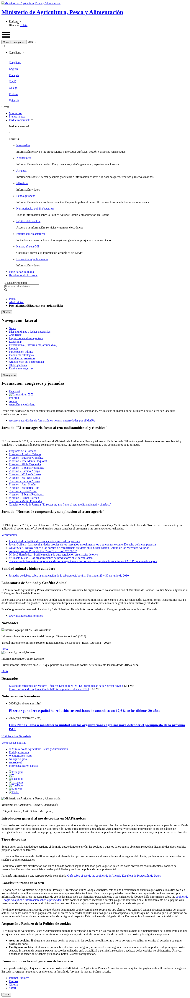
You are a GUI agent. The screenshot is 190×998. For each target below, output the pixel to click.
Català (12, 81)
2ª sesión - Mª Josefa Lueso (25, 474)
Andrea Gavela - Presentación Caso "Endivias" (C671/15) (43, 551)
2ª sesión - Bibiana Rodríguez (26, 467)
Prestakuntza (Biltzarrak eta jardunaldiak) (33, 345)
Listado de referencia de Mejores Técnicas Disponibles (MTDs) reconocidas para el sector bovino (66, 685)
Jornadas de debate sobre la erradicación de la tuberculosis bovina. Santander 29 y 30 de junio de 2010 (69, 575)
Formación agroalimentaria (32, 259)
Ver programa (9, 534)
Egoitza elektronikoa (28, 221)
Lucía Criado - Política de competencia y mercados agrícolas (44, 541)
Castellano (15, 62)
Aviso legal (15, 762)
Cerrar (6, 994)
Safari (12, 987)
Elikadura (22, 183)
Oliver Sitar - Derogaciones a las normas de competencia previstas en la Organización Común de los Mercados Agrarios (79, 547)
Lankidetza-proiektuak (22, 358)
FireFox (13, 981)
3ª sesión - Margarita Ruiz (24, 487)
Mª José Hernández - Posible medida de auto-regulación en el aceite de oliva (53, 554)
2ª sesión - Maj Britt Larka (24, 477)
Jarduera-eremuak (19, 120)
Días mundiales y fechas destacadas (29, 331)
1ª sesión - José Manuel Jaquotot (28, 461)
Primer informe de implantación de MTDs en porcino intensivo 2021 (49, 689)
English (13, 68)
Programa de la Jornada (22, 451)
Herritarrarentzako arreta (23, 275)
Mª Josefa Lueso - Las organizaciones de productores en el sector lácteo (51, 557)
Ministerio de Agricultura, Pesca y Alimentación (62, 12)
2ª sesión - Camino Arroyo (24, 471)
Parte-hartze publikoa (21, 271)
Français (14, 75)
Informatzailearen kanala (23, 765)
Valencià (14, 100)
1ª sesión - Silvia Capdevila (25, 464)
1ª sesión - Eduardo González (26, 457)
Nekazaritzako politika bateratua (35, 208)
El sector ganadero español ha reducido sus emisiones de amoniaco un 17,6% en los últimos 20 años (84, 711)
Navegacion (9, 375)
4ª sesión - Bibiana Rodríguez (26, 494)
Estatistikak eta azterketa (30, 233)
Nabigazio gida (18, 759)
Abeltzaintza (23, 158)
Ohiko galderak (18, 365)
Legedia (13, 348)
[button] (95, 42)
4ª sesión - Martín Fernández (25, 501)
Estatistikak (15, 341)
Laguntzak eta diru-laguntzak (26, 338)
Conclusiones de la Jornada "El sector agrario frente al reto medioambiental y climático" (60, 504)
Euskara (13, 94)
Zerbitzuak (15, 335)
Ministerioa (15, 113)
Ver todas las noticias (13, 742)
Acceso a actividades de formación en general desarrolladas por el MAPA (52, 420)
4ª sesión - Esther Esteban (24, 497)
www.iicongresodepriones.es (26, 615)
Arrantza (21, 170)
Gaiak (12, 328)
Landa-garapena (25, 195)
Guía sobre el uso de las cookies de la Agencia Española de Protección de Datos (114, 875)
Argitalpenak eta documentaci (26, 361)
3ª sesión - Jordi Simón (22, 484)
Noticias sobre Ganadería (16, 736)
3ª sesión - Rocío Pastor (23, 491)
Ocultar (7, 312)
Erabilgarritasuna (19, 752)
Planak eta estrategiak (21, 355)
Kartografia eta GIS (27, 246)
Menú (30, 42)
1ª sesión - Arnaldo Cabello (25, 454)
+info (4, 649)
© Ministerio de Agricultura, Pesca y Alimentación (38, 749)
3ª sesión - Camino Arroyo (24, 481)
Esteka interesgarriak (21, 368)
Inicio (12, 298)
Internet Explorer (19, 977)
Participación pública (21, 351)
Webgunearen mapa (20, 755)
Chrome (13, 984)
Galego (13, 87)
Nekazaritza (23, 145)
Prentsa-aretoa (17, 116)
